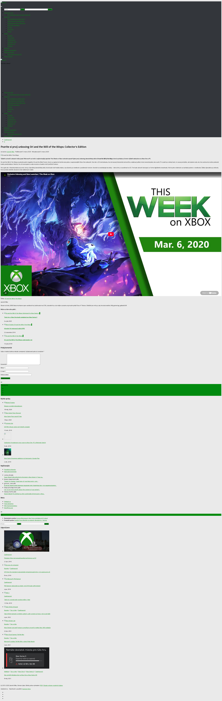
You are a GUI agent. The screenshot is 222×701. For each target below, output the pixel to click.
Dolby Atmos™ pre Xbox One (16, 21)
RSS (41, 685)
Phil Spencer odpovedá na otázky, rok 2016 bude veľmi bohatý (22, 586)
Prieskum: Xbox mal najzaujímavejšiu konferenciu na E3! (20, 558)
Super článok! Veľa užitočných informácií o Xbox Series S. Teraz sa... (23, 477)
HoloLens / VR (12, 42)
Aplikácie (10, 46)
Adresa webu (4, 375)
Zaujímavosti (11, 40)
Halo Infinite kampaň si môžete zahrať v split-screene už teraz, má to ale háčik (27, 614)
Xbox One (7, 17)
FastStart (10, 29)
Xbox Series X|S (8, 13)
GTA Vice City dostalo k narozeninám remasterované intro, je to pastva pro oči (27, 572)
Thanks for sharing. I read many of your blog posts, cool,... (21, 481)
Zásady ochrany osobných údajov (53, 685)
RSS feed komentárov (10, 506)
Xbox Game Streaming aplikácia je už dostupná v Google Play (22, 458)
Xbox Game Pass (9, 52)
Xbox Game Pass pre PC (15, 54)
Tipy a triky (11, 38)
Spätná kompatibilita (10, 50)
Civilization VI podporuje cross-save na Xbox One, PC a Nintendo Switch (25, 443)
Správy (6, 34)
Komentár (4, 364)
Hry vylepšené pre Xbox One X (16, 19)
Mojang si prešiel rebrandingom (13, 406)
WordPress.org (8, 508)
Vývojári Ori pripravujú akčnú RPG (14, 328)
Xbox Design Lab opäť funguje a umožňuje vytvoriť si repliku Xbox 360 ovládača (27, 628)
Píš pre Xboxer (8, 56)
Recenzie (6, 48)
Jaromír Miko (10, 152)
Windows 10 (11, 44)
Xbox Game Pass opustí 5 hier (13, 416)
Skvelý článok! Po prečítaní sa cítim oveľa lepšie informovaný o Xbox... (24, 494)
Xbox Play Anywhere (14, 25)
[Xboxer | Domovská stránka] (3, 2)
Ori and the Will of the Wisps (13, 298)
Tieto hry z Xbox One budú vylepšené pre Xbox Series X (20, 317)
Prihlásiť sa (7, 502)
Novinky (10, 36)
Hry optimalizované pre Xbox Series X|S (19, 15)
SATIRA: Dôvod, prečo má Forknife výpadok (17, 427)
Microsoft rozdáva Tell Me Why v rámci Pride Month (19, 641)
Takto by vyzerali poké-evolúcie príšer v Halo (17, 600)
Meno (3, 368)
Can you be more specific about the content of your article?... (22, 490)
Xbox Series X (30, 672)
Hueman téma (26, 689)
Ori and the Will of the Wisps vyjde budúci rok (18, 340)
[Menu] (1, 6)
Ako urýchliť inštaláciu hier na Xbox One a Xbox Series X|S (20, 675)
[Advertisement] (111, 78)
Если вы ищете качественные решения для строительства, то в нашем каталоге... (30, 485)
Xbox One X (21, 672)
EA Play (10, 27)
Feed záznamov (8, 504)
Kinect (9, 31)
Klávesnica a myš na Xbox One (16, 23)
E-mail (3, 371)
